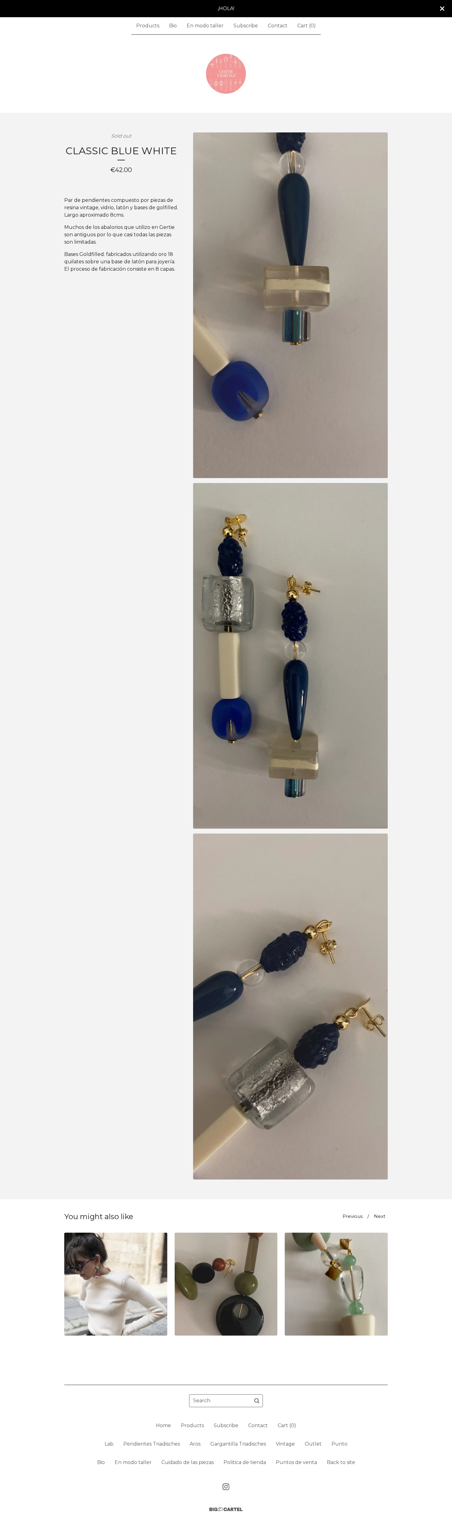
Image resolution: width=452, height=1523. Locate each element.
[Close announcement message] (442, 9)
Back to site (341, 1462)
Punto (339, 1444)
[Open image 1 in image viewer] (290, 305)
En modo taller (205, 26)
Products (147, 26)
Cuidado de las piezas (187, 1462)
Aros (195, 1444)
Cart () (306, 26)
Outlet (313, 1444)
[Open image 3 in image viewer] (290, 1006)
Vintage (285, 1444)
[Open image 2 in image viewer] (290, 656)
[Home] (226, 74)
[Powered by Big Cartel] (226, 1509)
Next (379, 1216)
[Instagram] (226, 1487)
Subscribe (245, 26)
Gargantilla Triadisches (238, 1444)
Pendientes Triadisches (151, 1444)
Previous (353, 1216)
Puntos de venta (296, 1462)
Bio (173, 26)
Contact (277, 26)
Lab (109, 1444)
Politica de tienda (245, 1462)
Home (163, 1425)
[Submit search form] (256, 1400)
